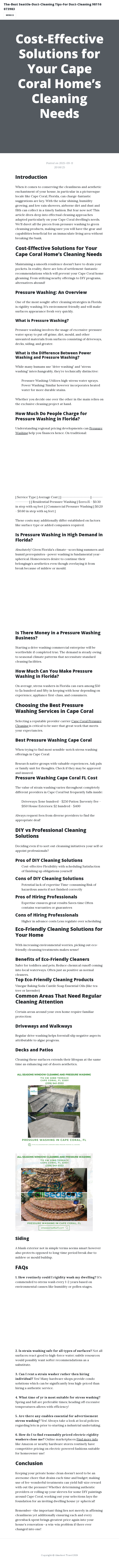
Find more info (87, 1439)
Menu (9, 15)
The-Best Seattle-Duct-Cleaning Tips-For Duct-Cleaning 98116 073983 (52, 6)
